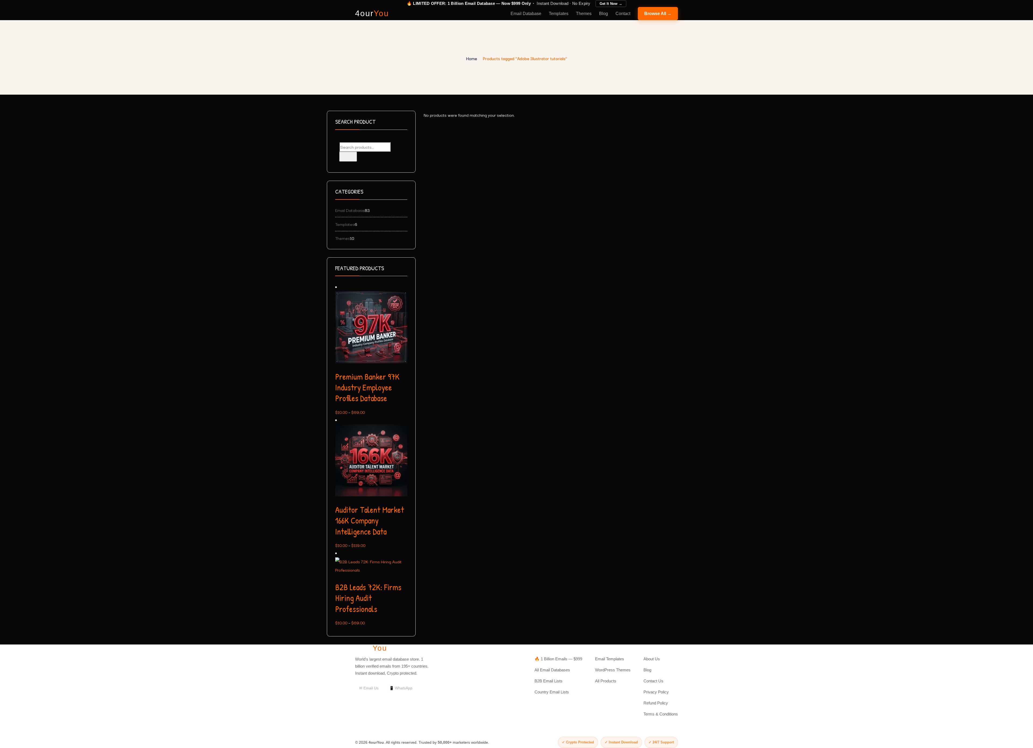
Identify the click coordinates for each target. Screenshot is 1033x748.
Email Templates (609, 659)
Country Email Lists (552, 692)
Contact (622, 13)
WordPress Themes (613, 670)
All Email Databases (552, 670)
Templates (558, 13)
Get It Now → (611, 4)
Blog (603, 13)
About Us (651, 659)
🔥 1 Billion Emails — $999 (558, 659)
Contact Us (653, 681)
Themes (584, 13)
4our (372, 13)
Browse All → (657, 13)
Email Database (526, 13)
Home (471, 58)
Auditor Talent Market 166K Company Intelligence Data (369, 520)
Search (348, 156)
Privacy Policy (656, 692)
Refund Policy (655, 703)
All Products (605, 681)
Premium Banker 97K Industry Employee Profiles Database (367, 387)
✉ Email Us (368, 688)
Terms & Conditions (660, 714)
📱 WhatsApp (400, 688)
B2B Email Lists (549, 681)
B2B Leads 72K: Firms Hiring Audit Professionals (368, 598)
